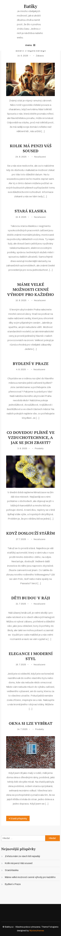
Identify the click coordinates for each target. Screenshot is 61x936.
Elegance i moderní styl (31, 656)
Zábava (40, 56)
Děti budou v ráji (30, 597)
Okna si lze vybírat (30, 723)
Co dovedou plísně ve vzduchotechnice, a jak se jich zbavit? (30, 437)
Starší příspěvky (18, 818)
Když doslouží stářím (30, 533)
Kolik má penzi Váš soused (30, 148)
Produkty (39, 448)
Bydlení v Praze (30, 363)
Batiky (30, 6)
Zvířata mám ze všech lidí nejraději (22, 856)
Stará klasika (31, 211)
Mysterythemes (36, 931)
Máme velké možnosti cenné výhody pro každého (30, 289)
